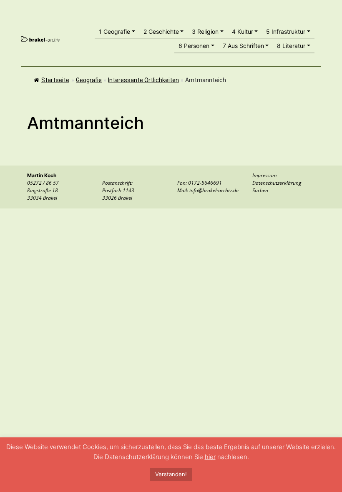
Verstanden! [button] (171, 474)
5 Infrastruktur (285, 31)
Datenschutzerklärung (276, 182)
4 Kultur (242, 31)
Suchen (260, 190)
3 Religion (205, 31)
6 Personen (194, 45)
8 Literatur (291, 45)
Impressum (264, 175)
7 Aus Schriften (243, 45)
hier (210, 457)
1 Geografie (114, 31)
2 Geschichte (161, 31)
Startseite (55, 80)
